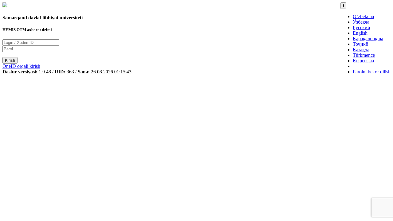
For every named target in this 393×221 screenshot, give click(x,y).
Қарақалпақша (368, 38)
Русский (361, 27)
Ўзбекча (361, 22)
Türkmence (364, 55)
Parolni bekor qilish (372, 71)
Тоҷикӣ (360, 44)
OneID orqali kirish (21, 66)
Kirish (10, 60)
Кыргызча (363, 60)
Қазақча (361, 49)
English (360, 33)
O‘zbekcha (363, 16)
